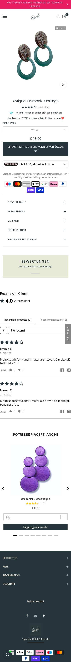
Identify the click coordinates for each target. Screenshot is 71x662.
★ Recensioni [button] (68, 334)
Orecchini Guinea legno (35, 498)
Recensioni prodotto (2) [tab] (17, 319)
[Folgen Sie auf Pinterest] (44, 616)
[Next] (67, 488)
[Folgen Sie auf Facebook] (27, 616)
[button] (29, 107)
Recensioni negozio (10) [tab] (53, 319)
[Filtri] (3, 330)
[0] (64, 16)
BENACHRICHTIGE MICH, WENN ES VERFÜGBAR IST (36, 149)
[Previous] (3, 488)
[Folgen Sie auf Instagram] (35, 616)
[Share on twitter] (69, 370)
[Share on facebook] (62, 370)
